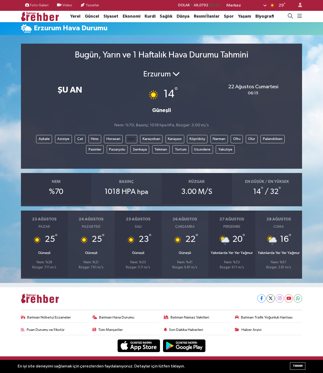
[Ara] (290, 16)
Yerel (75, 16)
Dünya (183, 16)
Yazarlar (92, 5)
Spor (229, 16)
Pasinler (95, 149)
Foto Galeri (39, 5)
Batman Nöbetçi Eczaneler (49, 317)
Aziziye (63, 139)
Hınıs (95, 139)
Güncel (92, 16)
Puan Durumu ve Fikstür (46, 330)
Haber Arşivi (251, 330)
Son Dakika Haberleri (186, 330)
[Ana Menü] (299, 16)
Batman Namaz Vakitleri (190, 317)
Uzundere (202, 149)
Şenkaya (140, 149)
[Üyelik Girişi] (298, 5)
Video (67, 5)
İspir (131, 139)
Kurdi (150, 16)
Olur (251, 139)
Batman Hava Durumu (116, 317)
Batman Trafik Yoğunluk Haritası (266, 317)
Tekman (160, 149)
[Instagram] (280, 298)
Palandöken (272, 139)
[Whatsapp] (298, 298)
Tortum (180, 149)
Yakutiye (225, 149)
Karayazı (175, 139)
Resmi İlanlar (207, 16)
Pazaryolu (117, 149)
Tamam (298, 365)
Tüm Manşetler (110, 330)
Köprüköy (197, 139)
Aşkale (44, 139)
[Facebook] (261, 298)
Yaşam (244, 16)
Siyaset (110, 16)
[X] (270, 298)
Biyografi (264, 16)
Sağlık (166, 16)
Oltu (236, 139)
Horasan (113, 139)
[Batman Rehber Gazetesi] (40, 16)
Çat (80, 139)
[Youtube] (289, 298)
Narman (219, 139)
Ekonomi (131, 16)
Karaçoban (151, 139)
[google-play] (184, 345)
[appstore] (139, 345)
